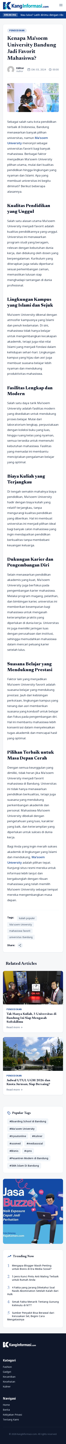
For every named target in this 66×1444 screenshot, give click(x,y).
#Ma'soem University (22, 1128)
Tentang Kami (11, 1419)
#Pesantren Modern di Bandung (29, 1158)
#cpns (28, 1150)
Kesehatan (9, 1381)
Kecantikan (9, 1376)
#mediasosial (35, 1143)
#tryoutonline (18, 1136)
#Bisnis (14, 1150)
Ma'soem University (20, 924)
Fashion (7, 1366)
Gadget (7, 1371)
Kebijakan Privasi (12, 1414)
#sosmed (15, 1143)
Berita (6, 1409)
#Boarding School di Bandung (28, 1121)
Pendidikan (17, 30)
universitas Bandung (21, 937)
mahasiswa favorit (19, 930)
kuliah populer (27, 918)
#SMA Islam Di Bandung (24, 1165)
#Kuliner (37, 1136)
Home (6, 1404)
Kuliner (7, 1386)
